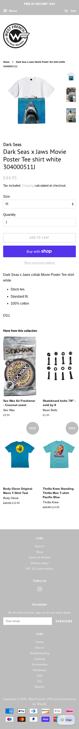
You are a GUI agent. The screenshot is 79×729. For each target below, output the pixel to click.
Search (39, 546)
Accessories (40, 664)
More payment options (39, 262)
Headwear (39, 670)
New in (39, 647)
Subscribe (64, 621)
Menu (12, 10)
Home (6, 61)
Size (6, 196)
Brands (39, 686)
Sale (40, 675)
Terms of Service (39, 557)
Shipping (28, 185)
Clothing (39, 659)
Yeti (39, 681)
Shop (39, 552)
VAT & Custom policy (39, 568)
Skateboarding (39, 653)
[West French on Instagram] (39, 590)
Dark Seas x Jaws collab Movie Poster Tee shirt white (38, 277)
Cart (73, 11)
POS (50, 699)
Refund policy (40, 563)
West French (36, 699)
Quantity (9, 214)
